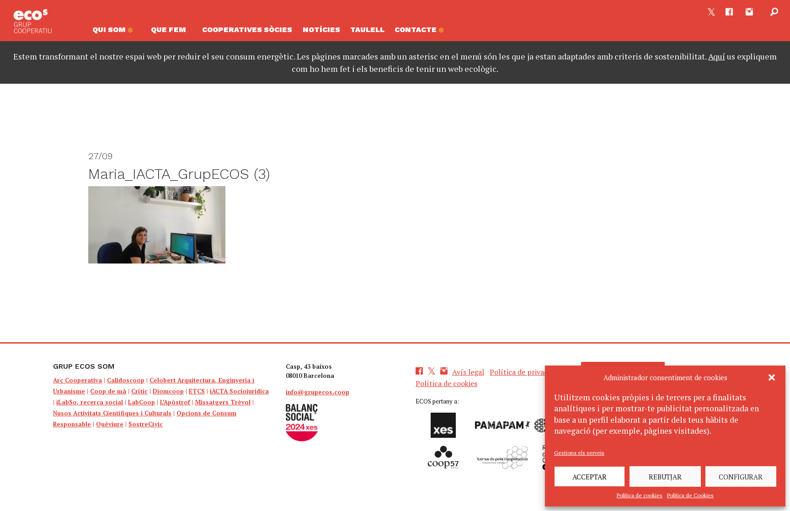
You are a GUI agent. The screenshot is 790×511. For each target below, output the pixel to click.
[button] (771, 377)
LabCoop (141, 402)
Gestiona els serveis (579, 452)
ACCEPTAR (589, 476)
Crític (139, 391)
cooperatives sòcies (247, 29)
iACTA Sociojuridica (239, 391)
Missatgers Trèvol (223, 402)
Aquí (716, 56)
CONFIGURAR (741, 476)
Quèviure (109, 424)
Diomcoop (168, 391)
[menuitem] (116, 32)
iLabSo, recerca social (89, 402)
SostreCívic (145, 424)
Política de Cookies (690, 495)
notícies (321, 29)
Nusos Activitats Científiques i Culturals (112, 413)
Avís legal (468, 372)
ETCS (197, 391)
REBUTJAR (665, 476)
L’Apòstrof (175, 402)
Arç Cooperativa (77, 380)
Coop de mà (108, 391)
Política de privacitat (525, 372)
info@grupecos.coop (317, 392)
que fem (168, 29)
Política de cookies (639, 495)
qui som (110, 29)
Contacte (416, 29)
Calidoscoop (125, 380)
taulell (367, 29)
